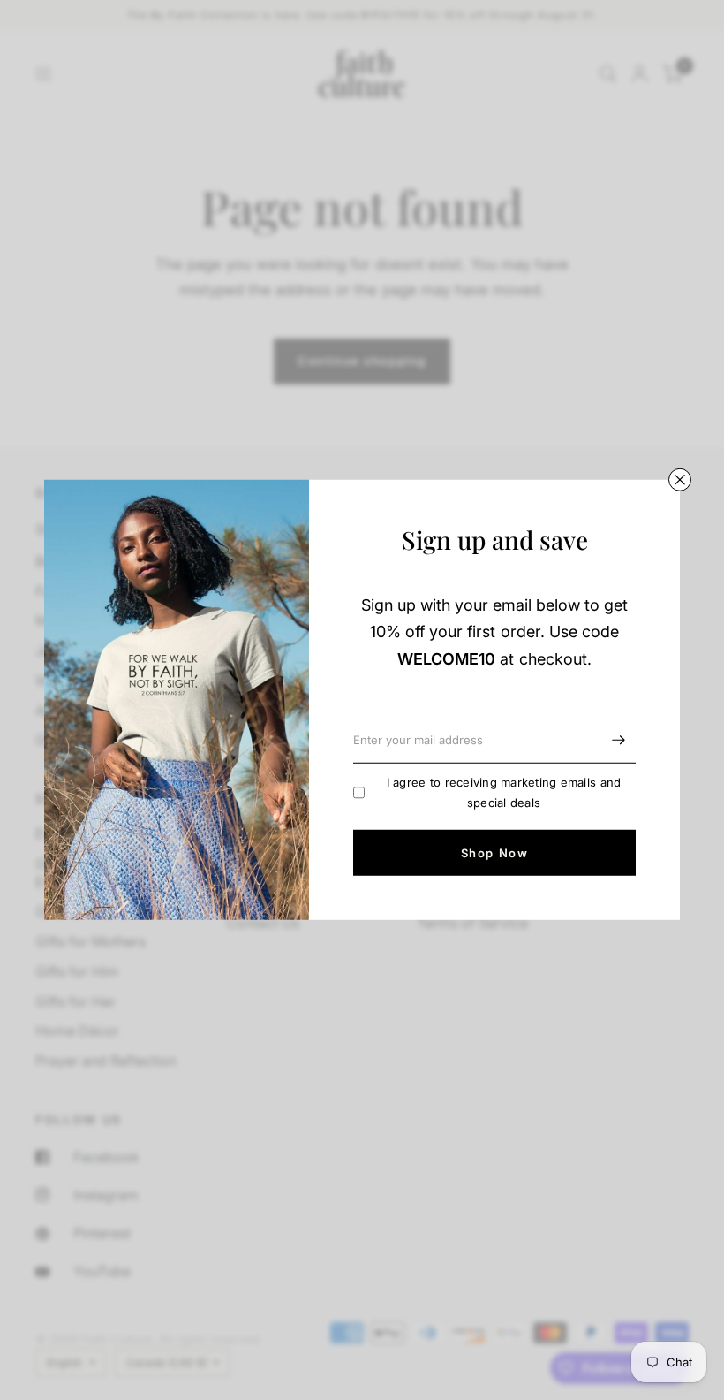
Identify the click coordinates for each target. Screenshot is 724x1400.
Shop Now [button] (494, 853)
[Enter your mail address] (618, 741)
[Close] (679, 479)
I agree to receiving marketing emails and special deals (504, 792)
